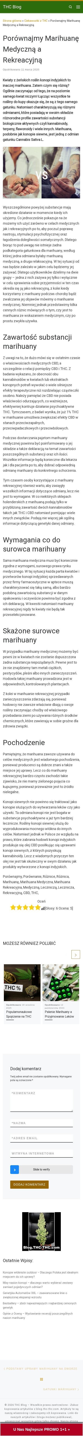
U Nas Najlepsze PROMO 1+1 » (41, 1429)
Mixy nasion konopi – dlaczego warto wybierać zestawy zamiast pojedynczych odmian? (38, 1285)
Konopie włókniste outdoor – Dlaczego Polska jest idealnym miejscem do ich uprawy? (40, 1274)
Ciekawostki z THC (35, 20)
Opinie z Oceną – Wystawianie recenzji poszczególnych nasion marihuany (38, 1315)
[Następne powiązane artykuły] (75, 954)
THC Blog (21, 1404)
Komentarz (23, 1093)
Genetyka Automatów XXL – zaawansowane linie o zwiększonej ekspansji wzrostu (35, 1295)
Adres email (25, 1138)
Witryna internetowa (33, 1153)
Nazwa (19, 1123)
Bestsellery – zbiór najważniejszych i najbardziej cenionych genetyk (39, 1305)
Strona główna (12, 20)
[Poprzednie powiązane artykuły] (66, 954)
